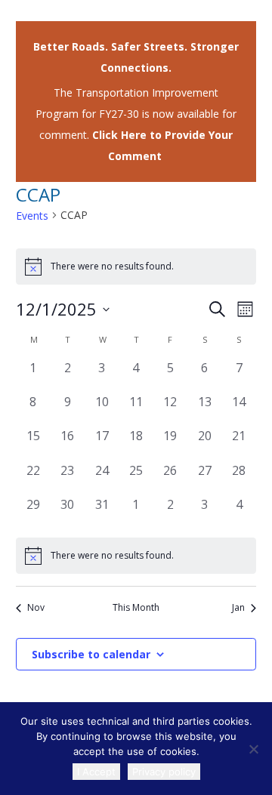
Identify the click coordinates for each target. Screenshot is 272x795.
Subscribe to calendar (91, 654)
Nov (36, 608)
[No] (253, 748)
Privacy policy (164, 772)
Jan (238, 608)
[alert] (136, 556)
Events (32, 215)
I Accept (96, 772)
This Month (136, 608)
